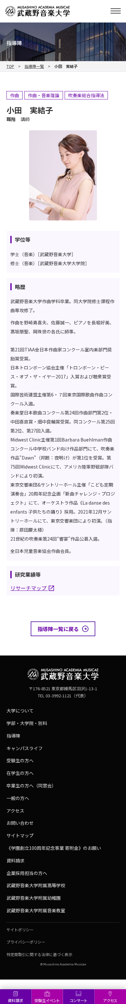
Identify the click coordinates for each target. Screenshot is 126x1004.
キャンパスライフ (24, 748)
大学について (20, 710)
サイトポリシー (20, 929)
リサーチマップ (29, 587)
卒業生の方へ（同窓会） (31, 785)
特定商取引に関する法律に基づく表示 (39, 954)
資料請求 (15, 1000)
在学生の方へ (20, 773)
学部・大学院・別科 (26, 723)
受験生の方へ (20, 760)
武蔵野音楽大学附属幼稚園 (33, 898)
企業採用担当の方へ (26, 873)
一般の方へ (17, 798)
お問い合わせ (20, 823)
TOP (10, 66)
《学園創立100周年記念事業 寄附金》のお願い (53, 848)
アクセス (15, 810)
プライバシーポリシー (25, 941)
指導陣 (13, 735)
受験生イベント (47, 1000)
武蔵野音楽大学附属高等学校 (35, 885)
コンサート (78, 1000)
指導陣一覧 (34, 66)
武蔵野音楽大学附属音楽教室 (35, 910)
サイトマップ (20, 835)
